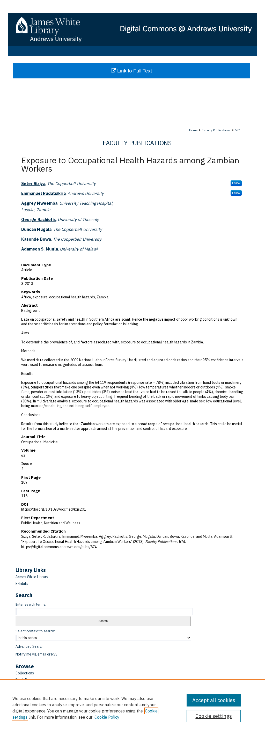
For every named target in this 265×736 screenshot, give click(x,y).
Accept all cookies (213, 700)
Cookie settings (213, 715)
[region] (132, 707)
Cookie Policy (106, 717)
